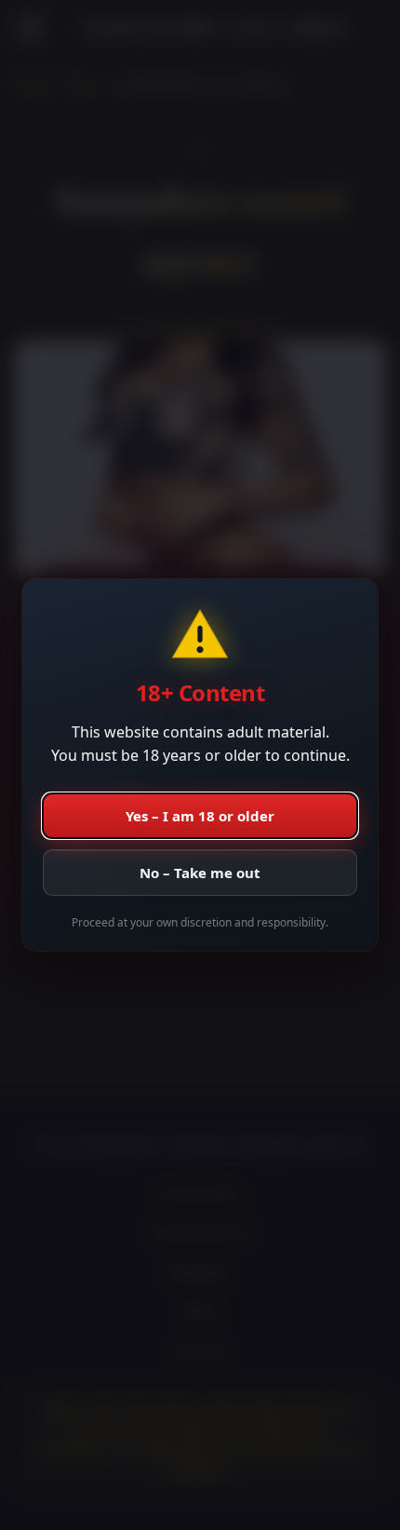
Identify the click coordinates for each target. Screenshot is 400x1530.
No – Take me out (200, 872)
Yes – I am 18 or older (200, 815)
